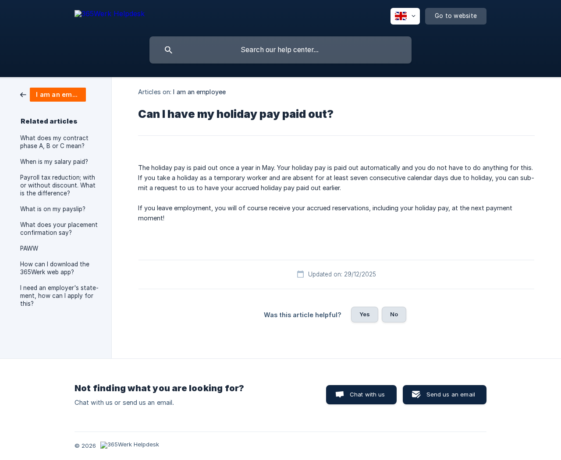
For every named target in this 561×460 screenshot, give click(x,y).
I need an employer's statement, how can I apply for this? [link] (59, 295)
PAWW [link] (29, 248)
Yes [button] (364, 314)
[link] (53, 94)
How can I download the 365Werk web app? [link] (54, 268)
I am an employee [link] (199, 92)
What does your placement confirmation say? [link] (59, 228)
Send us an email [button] (450, 394)
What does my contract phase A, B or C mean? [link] (54, 141)
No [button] (394, 314)
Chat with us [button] (367, 394)
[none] (110, 15)
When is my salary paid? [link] (54, 161)
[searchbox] (280, 50)
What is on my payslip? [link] (52, 208)
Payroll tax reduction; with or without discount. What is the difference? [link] (58, 185)
